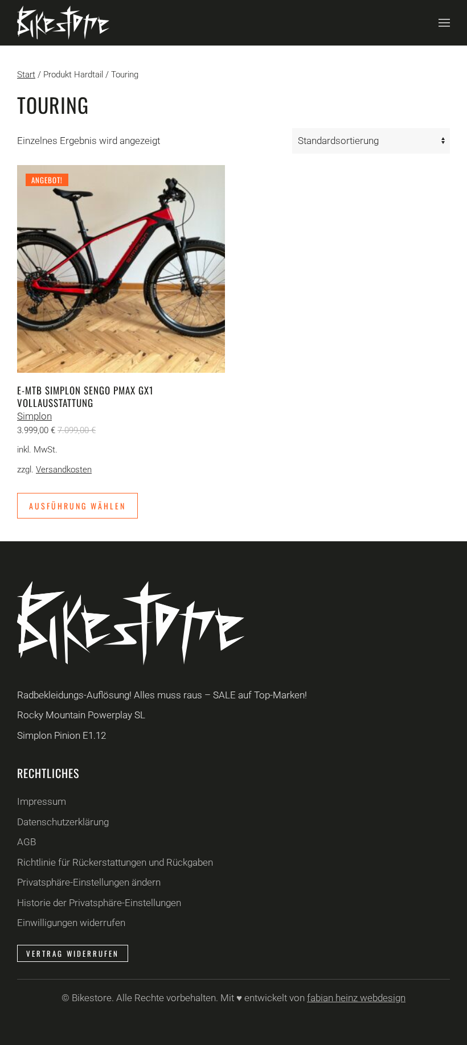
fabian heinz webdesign (356, 997)
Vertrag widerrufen (72, 953)
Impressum (41, 801)
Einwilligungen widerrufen (71, 922)
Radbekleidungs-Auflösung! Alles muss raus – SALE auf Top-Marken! (162, 695)
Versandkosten (64, 469)
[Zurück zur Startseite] (63, 23)
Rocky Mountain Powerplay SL (81, 715)
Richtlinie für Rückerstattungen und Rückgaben (115, 862)
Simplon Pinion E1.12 (61, 735)
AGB (26, 841)
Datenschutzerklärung (63, 822)
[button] (444, 23)
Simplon (34, 416)
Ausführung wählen (77, 506)
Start (26, 74)
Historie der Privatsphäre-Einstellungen (99, 902)
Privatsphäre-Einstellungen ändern (89, 882)
